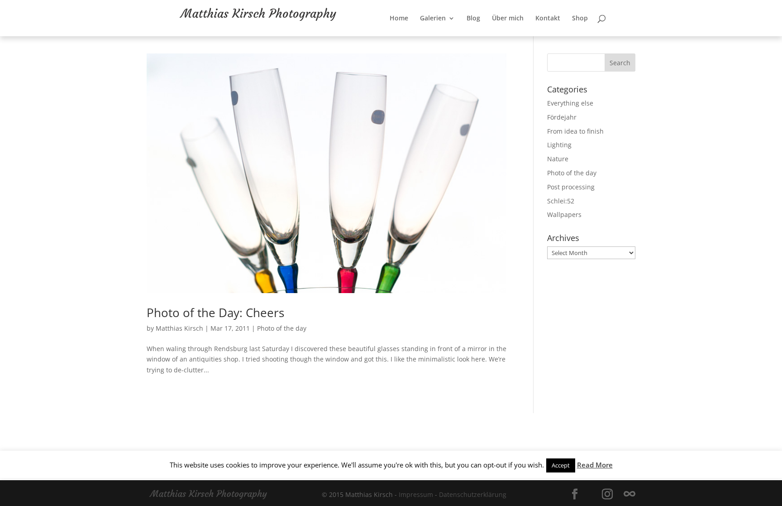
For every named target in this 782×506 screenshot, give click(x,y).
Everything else (570, 103)
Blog (503, 36)
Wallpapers (564, 214)
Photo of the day (281, 328)
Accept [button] (561, 465)
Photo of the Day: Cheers (215, 312)
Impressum (416, 494)
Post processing (571, 187)
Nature (557, 158)
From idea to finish (575, 131)
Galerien (462, 36)
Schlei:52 (560, 201)
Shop (609, 36)
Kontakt (577, 36)
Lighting (559, 144)
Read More (595, 464)
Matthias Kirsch (179, 328)
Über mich (537, 36)
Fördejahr (562, 117)
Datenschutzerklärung (472, 494)
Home (428, 36)
